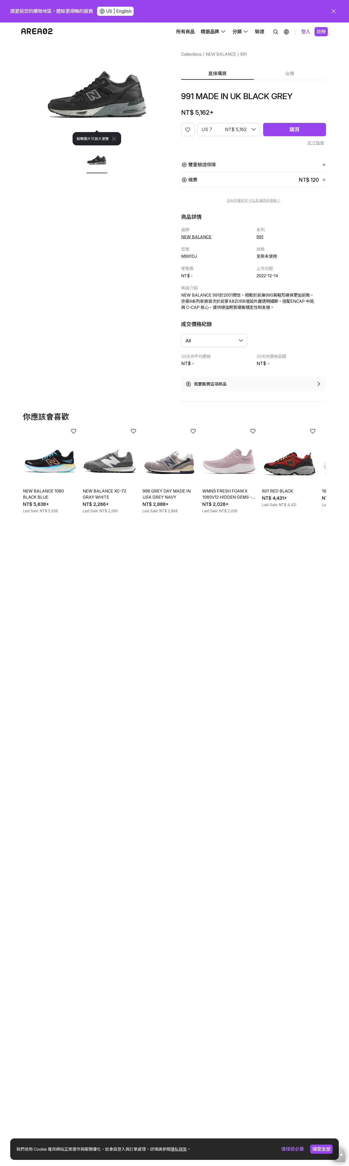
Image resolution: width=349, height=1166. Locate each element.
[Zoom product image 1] (97, 93)
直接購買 (217, 73)
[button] (286, 31)
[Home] (37, 31)
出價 (289, 73)
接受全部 (321, 1149)
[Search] (275, 31)
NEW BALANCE (221, 54)
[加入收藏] (187, 129)
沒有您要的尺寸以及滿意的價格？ (253, 201)
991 (243, 54)
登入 (305, 31)
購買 (294, 129)
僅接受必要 (292, 1149)
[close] (334, 11)
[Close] (114, 139)
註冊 (321, 31)
